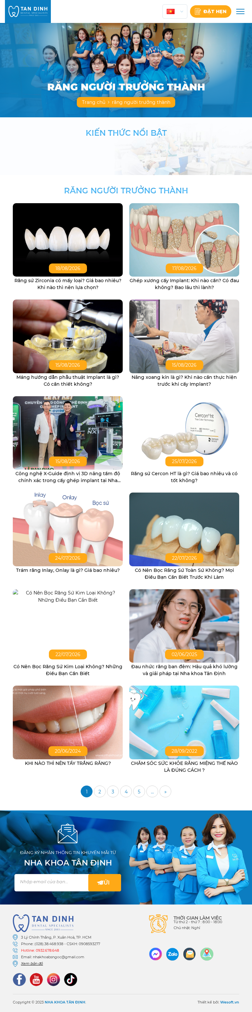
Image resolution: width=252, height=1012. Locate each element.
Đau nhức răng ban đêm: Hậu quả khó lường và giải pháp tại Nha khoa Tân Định (184, 670)
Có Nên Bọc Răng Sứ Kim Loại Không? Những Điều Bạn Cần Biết (67, 670)
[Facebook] (19, 979)
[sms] (189, 954)
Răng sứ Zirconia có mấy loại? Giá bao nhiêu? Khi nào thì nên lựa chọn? (67, 284)
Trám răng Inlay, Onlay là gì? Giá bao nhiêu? (68, 570)
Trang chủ (93, 102)
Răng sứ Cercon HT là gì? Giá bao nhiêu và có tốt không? (184, 477)
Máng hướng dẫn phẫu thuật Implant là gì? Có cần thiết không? (67, 380)
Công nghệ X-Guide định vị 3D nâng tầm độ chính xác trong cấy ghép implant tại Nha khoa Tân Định (67, 477)
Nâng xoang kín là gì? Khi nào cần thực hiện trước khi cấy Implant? (184, 380)
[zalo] (172, 954)
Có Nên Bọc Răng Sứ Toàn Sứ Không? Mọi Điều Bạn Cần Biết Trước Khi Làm (184, 573)
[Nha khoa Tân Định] (28, 11)
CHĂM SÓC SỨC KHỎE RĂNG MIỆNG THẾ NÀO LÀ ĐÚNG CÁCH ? (184, 766)
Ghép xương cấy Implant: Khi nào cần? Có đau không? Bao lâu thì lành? (184, 284)
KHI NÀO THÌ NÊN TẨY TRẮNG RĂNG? (68, 763)
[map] (206, 954)
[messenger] (155, 954)
